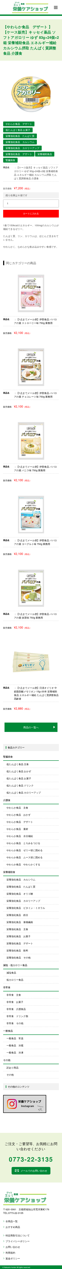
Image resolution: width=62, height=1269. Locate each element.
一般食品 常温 (14, 1038)
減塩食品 (11, 972)
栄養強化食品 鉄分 (17, 915)
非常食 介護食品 (16, 1009)
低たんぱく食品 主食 (17, 764)
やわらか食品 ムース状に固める (24, 857)
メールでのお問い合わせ (34, 1170)
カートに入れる (31, 213)
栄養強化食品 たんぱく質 (20, 886)
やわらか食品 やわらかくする (23, 864)
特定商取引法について (18, 1235)
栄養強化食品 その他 (18, 957)
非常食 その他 (14, 1023)
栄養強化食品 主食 (17, 929)
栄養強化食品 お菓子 (18, 936)
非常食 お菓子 (14, 1002)
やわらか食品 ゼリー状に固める (24, 850)
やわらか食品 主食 (17, 807)
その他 (10, 1074)
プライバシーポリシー (18, 1241)
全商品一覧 (12, 1221)
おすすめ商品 (13, 1227)
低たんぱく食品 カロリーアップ (23, 792)
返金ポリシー (13, 1258)
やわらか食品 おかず (18, 814)
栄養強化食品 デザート (19, 943)
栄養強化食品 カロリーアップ (23, 901)
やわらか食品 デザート (19, 822)
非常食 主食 (13, 995)
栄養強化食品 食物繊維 (19, 922)
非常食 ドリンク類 (17, 1016)
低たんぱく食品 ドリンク (20, 785)
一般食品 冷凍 (14, 1052)
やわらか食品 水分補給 (19, 836)
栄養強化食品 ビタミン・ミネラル (25, 908)
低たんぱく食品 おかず (18, 771)
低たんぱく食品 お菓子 (18, 778)
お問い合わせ (13, 1247)
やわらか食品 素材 (17, 829)
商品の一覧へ (31, 727)
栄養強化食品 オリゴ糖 (19, 893)
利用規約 (10, 1252)
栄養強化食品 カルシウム (20, 879)
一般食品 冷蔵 (14, 1045)
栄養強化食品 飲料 (17, 950)
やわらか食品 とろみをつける (23, 843)
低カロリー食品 (14, 979)
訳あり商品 (12, 1067)
